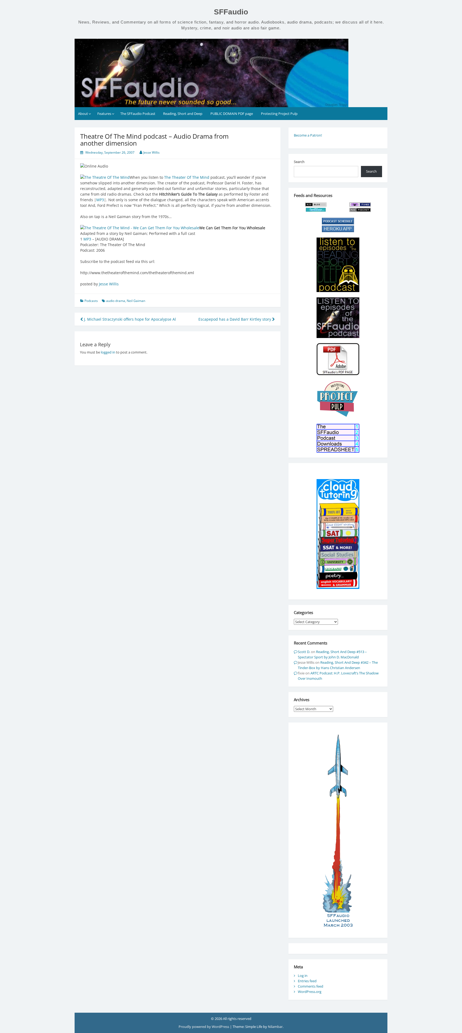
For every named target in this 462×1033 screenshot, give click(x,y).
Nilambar (275, 1026)
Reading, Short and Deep (182, 113)
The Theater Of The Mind (186, 177)
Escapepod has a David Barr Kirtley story (235, 319)
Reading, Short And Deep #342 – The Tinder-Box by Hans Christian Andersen (338, 665)
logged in (108, 352)
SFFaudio (231, 12)
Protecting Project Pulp (279, 113)
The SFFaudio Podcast (137, 113)
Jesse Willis (151, 152)
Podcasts (91, 300)
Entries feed (307, 980)
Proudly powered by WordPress (204, 1026)
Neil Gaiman (136, 300)
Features (104, 113)
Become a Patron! (308, 135)
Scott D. (304, 651)
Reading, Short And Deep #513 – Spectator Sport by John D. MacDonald (332, 654)
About (83, 113)
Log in (302, 975)
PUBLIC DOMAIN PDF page (231, 113)
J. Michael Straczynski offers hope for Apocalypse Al (129, 319)
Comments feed (310, 986)
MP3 (100, 199)
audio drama (115, 300)
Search (299, 161)
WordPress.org (309, 991)
